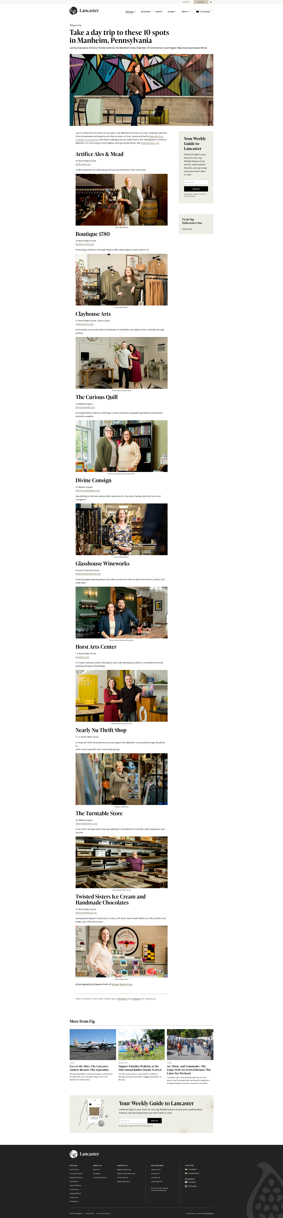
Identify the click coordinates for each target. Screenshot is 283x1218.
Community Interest (76, 1173)
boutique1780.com (85, 244)
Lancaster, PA (155, 1177)
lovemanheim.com (150, 142)
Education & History (76, 1177)
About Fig (96, 1169)
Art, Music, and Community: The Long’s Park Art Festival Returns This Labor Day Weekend (189, 1069)
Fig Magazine (193, 1173)
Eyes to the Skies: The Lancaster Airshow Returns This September (89, 1068)
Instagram (136, 998)
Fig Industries (209, 1213)
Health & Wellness (75, 1185)
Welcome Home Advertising (126, 1173)
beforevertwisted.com (86, 912)
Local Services (74, 1189)
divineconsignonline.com (88, 490)
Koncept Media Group (122, 984)
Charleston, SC (156, 1169)
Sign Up (196, 189)
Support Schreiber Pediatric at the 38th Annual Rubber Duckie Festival (139, 1068)
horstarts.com (82, 657)
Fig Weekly (192, 1169)
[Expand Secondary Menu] (210, 2)
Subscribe (187, 229)
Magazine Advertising (124, 1169)
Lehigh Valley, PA (156, 1181)
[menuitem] (130, 11)
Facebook (122, 998)
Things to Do (74, 1197)
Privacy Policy (90, 1213)
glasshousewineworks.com (88, 573)
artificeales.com (83, 164)
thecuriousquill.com (85, 407)
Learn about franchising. (159, 1190)
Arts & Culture (74, 1169)
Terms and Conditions (103, 1213)
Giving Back (96, 1173)
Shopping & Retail (75, 1193)
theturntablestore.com (87, 823)
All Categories (74, 1201)
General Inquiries (122, 1177)
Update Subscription (123, 1181)
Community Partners (100, 1177)
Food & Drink (74, 1181)
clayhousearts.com (85, 324)
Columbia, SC (155, 1173)
